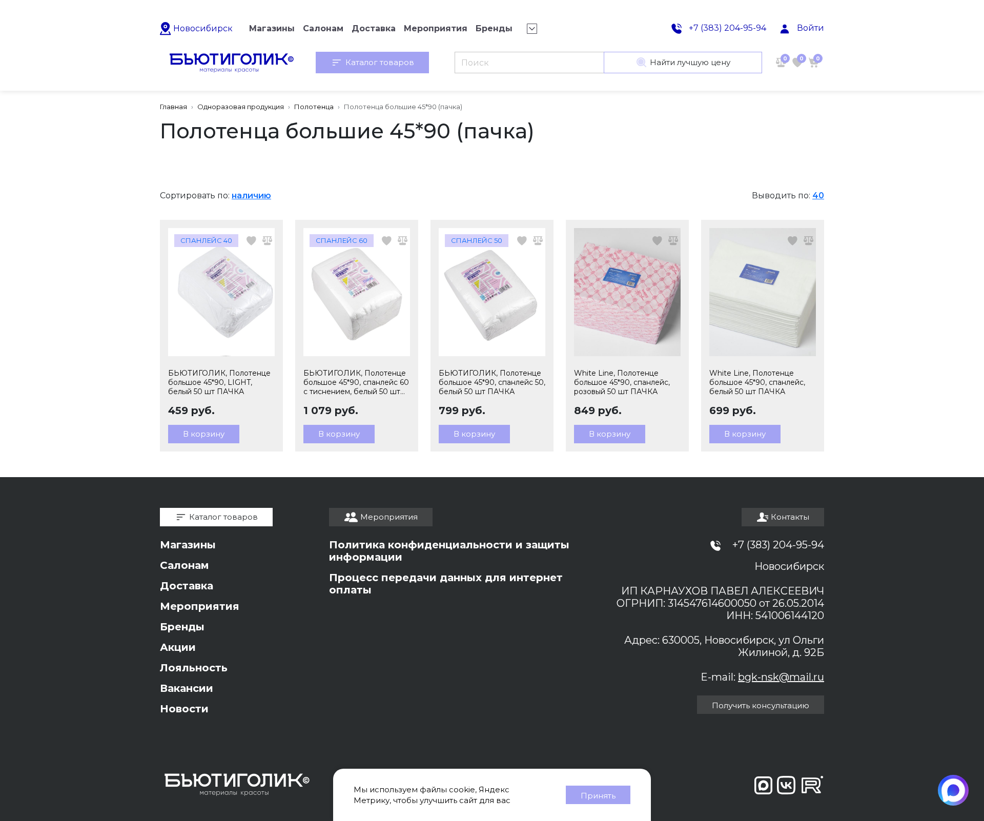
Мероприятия (199, 606)
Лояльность (194, 668)
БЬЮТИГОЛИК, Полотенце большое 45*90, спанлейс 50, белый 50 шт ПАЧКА (492, 382)
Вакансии (186, 688)
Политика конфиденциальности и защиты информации (449, 551)
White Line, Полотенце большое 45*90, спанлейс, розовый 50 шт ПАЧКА (622, 382)
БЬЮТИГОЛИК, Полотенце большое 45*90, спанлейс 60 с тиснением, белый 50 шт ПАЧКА (356, 382)
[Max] (953, 790)
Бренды (182, 627)
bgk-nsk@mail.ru (781, 677)
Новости (184, 709)
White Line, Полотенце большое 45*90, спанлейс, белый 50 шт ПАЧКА (757, 382)
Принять (598, 796)
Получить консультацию (760, 705)
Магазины (188, 545)
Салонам (184, 565)
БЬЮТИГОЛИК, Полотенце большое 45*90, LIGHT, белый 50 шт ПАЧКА (219, 382)
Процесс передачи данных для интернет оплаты (446, 583)
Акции (178, 647)
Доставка (186, 586)
